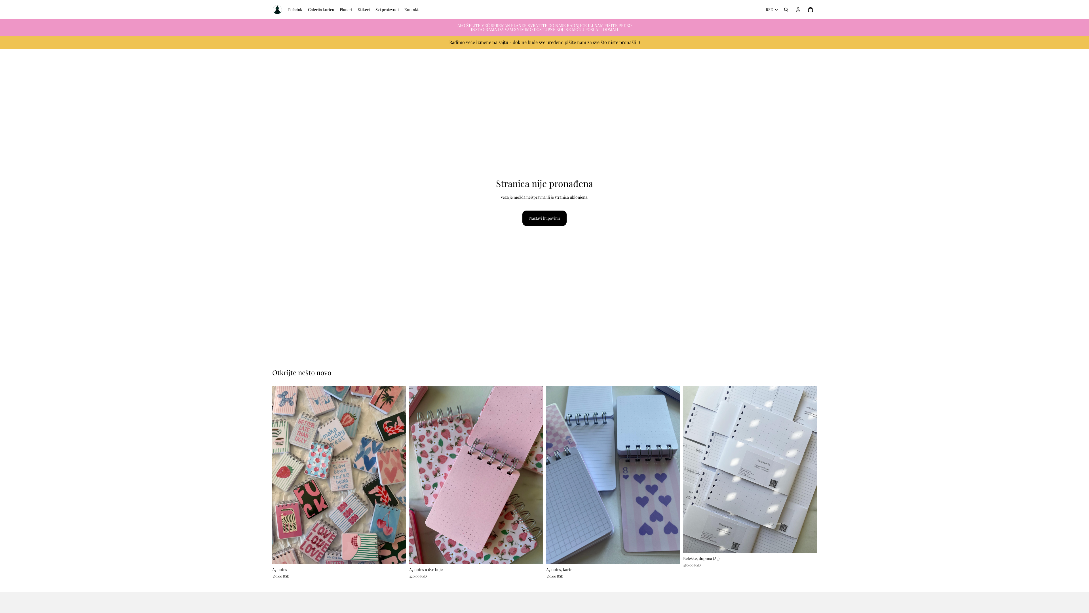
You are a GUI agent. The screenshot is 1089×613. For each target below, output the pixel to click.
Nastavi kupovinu (544, 218)
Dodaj (812, 544)
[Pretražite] (786, 9)
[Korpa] (810, 9)
